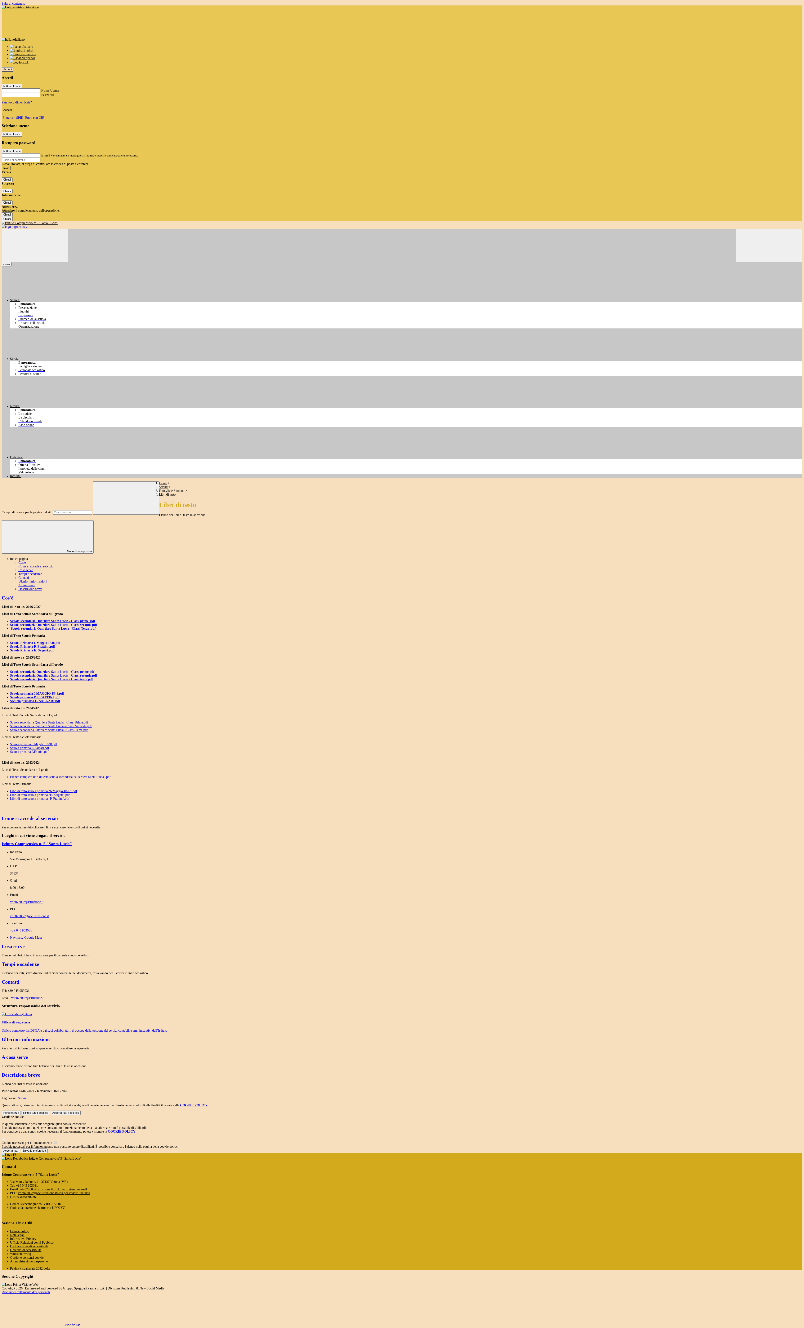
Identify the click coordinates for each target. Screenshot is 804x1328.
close (6, 264)
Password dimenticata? (17, 102)
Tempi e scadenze (30, 574)
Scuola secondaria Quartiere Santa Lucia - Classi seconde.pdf (53, 675)
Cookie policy (19, 1231)
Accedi (7, 69)
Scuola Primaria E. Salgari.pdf (32, 650)
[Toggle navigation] (35, 245)
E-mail (45, 155)
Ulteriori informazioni (32, 581)
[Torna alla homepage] (402, 223)
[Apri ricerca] (769, 245)
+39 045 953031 (21, 930)
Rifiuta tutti (35, 1112)
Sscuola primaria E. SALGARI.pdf (35, 701)
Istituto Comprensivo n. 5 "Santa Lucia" (37, 844)
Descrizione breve (30, 589)
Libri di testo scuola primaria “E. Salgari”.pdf (40, 795)
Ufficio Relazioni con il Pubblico (32, 1242)
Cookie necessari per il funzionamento (27, 1143)
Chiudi (7, 179)
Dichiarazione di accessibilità (29, 1246)
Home (163, 483)
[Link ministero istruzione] (20, 7)
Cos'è (22, 562)
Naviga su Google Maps (26, 937)
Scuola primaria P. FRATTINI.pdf (34, 697)
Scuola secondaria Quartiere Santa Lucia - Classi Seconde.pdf (51, 726)
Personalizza (11, 1112)
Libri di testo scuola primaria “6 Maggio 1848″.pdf (43, 791)
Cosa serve (25, 570)
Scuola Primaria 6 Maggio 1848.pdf (35, 643)
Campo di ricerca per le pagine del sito (27, 512)
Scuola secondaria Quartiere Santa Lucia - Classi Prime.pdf (49, 722)
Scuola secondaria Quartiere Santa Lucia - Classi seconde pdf (53, 625)
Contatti (23, 577)
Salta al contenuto (13, 3)
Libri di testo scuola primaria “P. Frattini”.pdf (39, 798)
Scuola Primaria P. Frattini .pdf (32, 646)
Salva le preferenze (34, 1150)
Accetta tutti (65, 1112)
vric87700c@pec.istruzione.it (29, 916)
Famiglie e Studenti (171, 490)
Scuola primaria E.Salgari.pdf (29, 748)
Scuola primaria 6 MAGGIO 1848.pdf (37, 693)
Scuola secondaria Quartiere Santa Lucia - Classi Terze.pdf (49, 730)
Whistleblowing (20, 1254)
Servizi (163, 487)
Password (47, 95)
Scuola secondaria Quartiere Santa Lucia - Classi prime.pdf (52, 671)
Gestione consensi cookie (27, 1257)
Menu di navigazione (79, 551)
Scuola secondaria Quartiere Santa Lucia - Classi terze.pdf (51, 679)
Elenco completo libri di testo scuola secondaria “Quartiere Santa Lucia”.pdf (60, 777)
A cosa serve (26, 585)
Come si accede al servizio (35, 566)
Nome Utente (50, 90)
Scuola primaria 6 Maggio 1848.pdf (33, 744)
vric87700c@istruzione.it (26, 902)
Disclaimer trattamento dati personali (26, 1292)
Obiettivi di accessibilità (25, 1250)
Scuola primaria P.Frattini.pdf (29, 751)
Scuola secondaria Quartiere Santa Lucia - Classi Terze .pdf (53, 628)
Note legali (17, 1235)
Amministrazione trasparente (29, 1261)
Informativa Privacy (23, 1238)
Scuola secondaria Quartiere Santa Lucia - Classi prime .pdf (52, 621)
